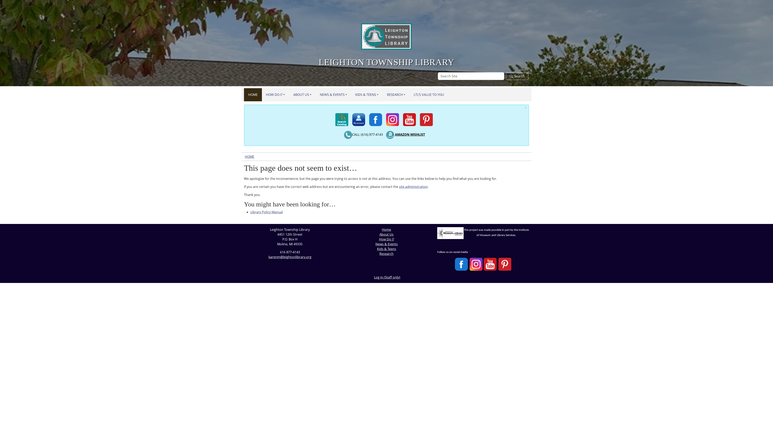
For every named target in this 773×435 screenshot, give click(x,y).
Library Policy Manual (266, 212)
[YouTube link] (409, 118)
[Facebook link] (375, 118)
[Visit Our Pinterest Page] (504, 264)
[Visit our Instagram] (476, 264)
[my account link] (358, 118)
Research (395, 94)
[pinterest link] (426, 118)
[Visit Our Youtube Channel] (490, 264)
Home (253, 94)
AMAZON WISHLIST (410, 134)
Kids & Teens (365, 94)
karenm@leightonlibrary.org (290, 257)
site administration (413, 186)
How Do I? (274, 94)
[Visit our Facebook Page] (461, 264)
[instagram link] (392, 118)
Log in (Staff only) (387, 277)
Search (519, 76)
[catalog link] (341, 118)
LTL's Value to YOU (429, 94)
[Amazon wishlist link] (390, 134)
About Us (301, 94)
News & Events (332, 94)
